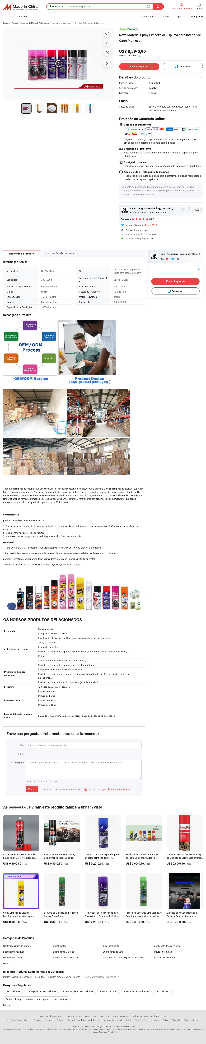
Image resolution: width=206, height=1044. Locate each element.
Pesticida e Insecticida (164, 957)
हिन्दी (146, 1020)
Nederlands (109, 1020)
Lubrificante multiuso (13, 951)
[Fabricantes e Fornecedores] (20, 6)
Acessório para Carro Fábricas (78, 991)
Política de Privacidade (95, 1016)
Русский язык (74, 1020)
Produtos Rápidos (145, 1016)
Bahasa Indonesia (192, 1020)
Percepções (161, 1016)
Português (48, 1020)
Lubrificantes (59, 945)
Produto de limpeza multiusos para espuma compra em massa (37, 999)
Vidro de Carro (163, 991)
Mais (6, 963)
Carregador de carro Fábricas (41, 991)
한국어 (128, 1020)
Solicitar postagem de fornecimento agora (107, 789)
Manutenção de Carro (62, 23)
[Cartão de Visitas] (198, 267)
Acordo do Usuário (73, 1016)
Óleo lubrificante (111, 945)
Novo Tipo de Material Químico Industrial (123, 957)
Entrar (200, 8)
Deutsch (96, 1020)
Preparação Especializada (66, 957)
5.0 (163, 258)
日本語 (138, 1020)
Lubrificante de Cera (113, 951)
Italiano (86, 1020)
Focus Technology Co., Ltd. (97, 1026)
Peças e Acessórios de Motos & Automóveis (30, 23)
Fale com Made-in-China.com (121, 1016)
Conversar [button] (185, 66)
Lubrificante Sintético (63, 951)
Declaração (57, 1016)
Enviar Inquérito (139, 66)
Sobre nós (44, 1016)
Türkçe (165, 1020)
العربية (119, 1020)
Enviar (31, 789)
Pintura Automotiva (163, 951)
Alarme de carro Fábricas (136, 991)
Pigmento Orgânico (13, 957)
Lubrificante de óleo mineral (166, 945)
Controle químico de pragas (17, 945)
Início (5, 23)
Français (60, 1020)
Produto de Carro (108, 991)
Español (37, 1020)
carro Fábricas (13, 991)
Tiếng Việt (176, 1020)
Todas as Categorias (18, 16)
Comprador (148, 16)
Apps (179, 16)
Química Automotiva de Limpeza (89, 23)
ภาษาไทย (155, 1020)
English (27, 1020)
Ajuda (166, 16)
